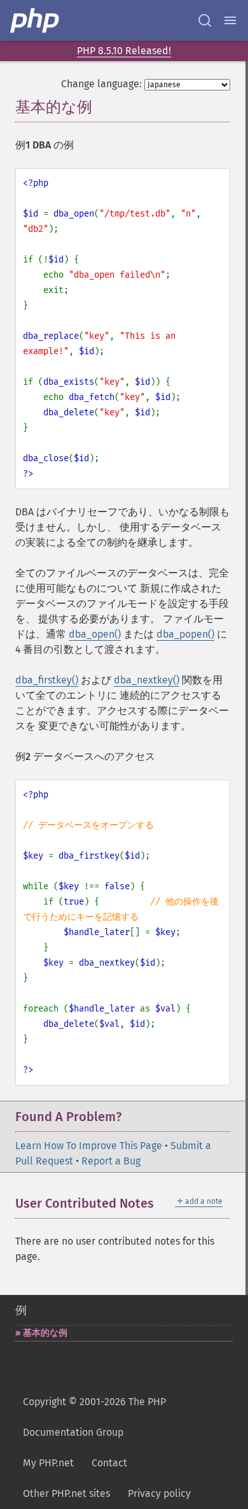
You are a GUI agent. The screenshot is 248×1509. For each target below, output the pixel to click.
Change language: (101, 84)
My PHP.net (48, 1463)
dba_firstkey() (46, 680)
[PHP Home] (35, 20)
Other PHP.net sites (66, 1493)
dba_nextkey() (146, 680)
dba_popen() (185, 634)
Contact (109, 1463)
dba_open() (95, 634)
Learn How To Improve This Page (88, 1146)
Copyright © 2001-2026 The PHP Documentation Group (94, 1417)
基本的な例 (45, 1332)
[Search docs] (204, 20)
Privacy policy (159, 1493)
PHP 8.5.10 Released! (124, 51)
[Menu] (230, 20)
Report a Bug (111, 1161)
